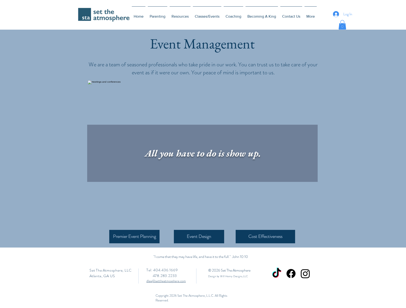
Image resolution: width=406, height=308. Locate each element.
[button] (342, 25)
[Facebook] (291, 274)
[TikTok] (277, 274)
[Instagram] (305, 274)
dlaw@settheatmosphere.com (166, 281)
